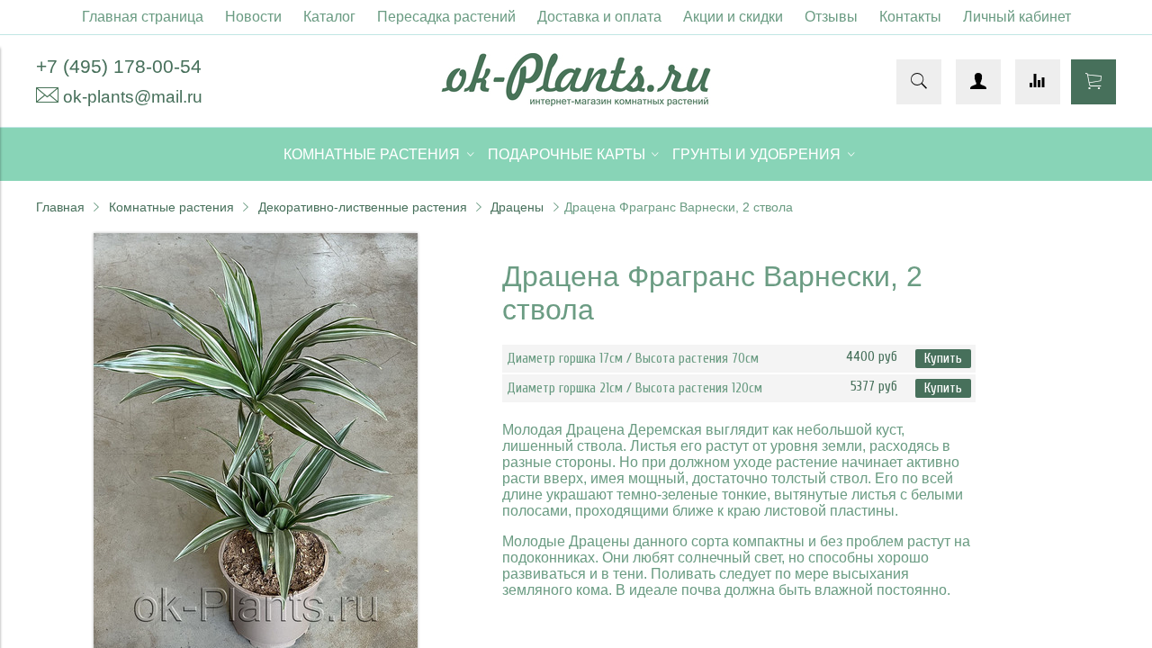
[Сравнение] (1037, 81)
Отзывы (831, 16)
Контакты (910, 16)
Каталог (329, 16)
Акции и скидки (733, 16)
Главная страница (142, 16)
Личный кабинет (1017, 16)
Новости (253, 16)
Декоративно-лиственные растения (362, 207)
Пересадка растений (446, 16)
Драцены (517, 207)
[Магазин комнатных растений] (576, 101)
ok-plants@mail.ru (132, 96)
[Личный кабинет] (978, 81)
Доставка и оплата (599, 16)
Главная (60, 207)
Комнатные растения (171, 207)
